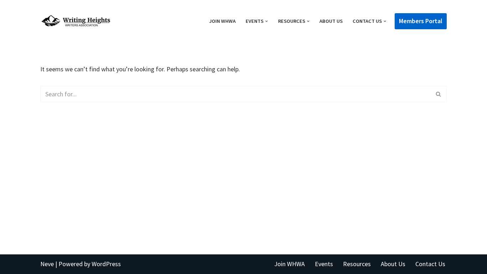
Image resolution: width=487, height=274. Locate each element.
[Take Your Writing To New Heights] (76, 21)
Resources (357, 264)
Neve (47, 264)
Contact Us (430, 264)
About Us (331, 21)
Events (324, 264)
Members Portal (420, 21)
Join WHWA (222, 21)
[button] (266, 21)
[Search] (439, 94)
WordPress (106, 264)
